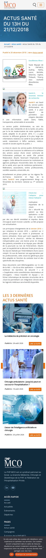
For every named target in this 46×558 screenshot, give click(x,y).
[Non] (43, 547)
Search (34, 5)
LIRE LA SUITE (35, 344)
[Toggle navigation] (41, 5)
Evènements (9, 510)
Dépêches (8, 514)
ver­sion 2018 (36, 228)
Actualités (8, 506)
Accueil (7, 44)
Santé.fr (32, 102)
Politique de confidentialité (26, 554)
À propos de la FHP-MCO (15, 535)
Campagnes (9, 531)
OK (11, 554)
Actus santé (16, 44)
